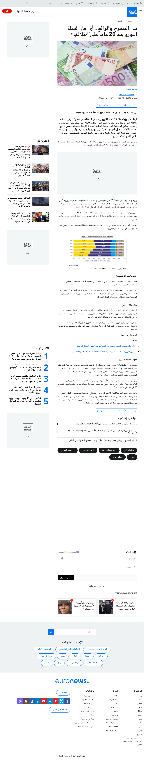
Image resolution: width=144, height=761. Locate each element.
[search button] (27, 3)
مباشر (7, 11)
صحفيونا (139, 734)
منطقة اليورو (117, 457)
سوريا (63, 656)
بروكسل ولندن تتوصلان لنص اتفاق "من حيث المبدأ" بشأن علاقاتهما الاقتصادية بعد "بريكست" (102, 432)
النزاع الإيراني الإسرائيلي (97, 649)
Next (140, 711)
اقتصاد (120, 21)
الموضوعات (138, 691)
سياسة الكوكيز (89, 707)
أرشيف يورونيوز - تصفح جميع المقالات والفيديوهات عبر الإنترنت (132, 741)
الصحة (46, 663)
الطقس (115, 703)
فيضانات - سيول (46, 656)
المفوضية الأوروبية (109, 450)
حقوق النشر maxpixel (131, 89)
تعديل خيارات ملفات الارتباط (84, 727)
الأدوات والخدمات (112, 723)
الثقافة (140, 723)
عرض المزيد (90, 691)
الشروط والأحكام (88, 703)
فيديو (140, 727)
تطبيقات (115, 715)
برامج (140, 731)
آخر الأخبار (114, 707)
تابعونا (116, 711)
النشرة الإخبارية (61, 710)
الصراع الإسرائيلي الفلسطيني (69, 649)
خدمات (115, 691)
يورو (132, 457)
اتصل (92, 715)
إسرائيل (101, 656)
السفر (140, 719)
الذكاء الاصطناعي (93, 663)
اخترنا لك (43, 141)
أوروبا (140, 696)
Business (128, 21)
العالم (140, 700)
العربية (136, 3)
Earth (140, 707)
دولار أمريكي (129, 450)
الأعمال (139, 703)
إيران (75, 656)
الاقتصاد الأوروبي (67, 450)
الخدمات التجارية (88, 700)
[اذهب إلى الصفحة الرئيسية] (132, 12)
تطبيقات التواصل (112, 719)
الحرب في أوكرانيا (44, 649)
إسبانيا (87, 656)
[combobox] (41, 3)
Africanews (113, 727)
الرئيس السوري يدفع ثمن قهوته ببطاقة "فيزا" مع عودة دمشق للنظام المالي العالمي (103, 440)
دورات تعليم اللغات (111, 731)
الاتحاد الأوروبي (88, 450)
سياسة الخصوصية (87, 711)
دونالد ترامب (74, 663)
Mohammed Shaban (126, 94)
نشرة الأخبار (114, 700)
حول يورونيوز (89, 696)
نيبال (59, 663)
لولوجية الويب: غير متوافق (84, 723)
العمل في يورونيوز (87, 719)
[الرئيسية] (136, 21)
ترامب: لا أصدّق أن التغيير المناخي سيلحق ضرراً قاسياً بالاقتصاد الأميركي (106, 424)
